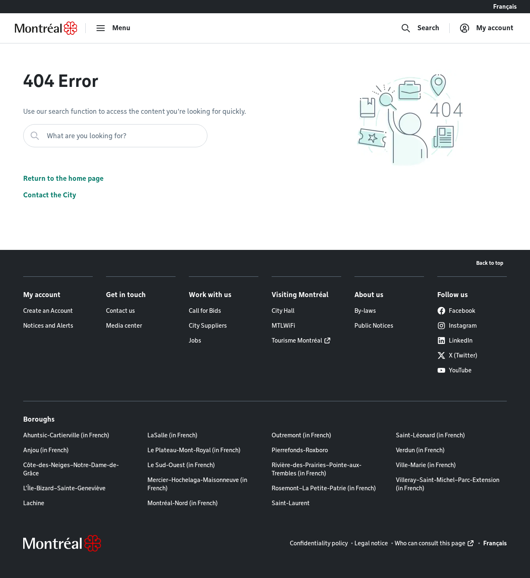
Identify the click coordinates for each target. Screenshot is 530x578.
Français (505, 6)
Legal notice (371, 543)
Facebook (462, 310)
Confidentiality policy (319, 543)
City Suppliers (208, 325)
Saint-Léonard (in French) (430, 435)
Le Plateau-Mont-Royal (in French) (194, 450)
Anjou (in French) (46, 450)
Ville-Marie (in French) (426, 465)
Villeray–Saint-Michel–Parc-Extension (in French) (447, 484)
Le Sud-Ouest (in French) (181, 465)
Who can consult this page (430, 543)
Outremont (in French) (301, 435)
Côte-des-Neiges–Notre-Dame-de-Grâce (71, 469)
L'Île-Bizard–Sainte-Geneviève (64, 488)
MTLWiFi (283, 325)
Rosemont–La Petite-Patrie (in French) (324, 488)
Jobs (195, 340)
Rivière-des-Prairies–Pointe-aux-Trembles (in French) (316, 469)
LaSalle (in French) (172, 435)
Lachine (33, 503)
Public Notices (373, 325)
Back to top (490, 263)
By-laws (365, 310)
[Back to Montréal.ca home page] (46, 28)
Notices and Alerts (48, 325)
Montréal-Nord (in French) (182, 503)
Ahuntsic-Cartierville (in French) (66, 435)
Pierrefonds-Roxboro (300, 450)
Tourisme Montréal (297, 340)
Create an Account (48, 310)
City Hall (283, 310)
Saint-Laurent (291, 503)
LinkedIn (460, 340)
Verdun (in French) (420, 450)
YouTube (460, 370)
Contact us (120, 310)
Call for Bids (205, 310)
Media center (124, 325)
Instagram (463, 325)
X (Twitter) (463, 355)
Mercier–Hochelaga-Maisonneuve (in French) (197, 484)
